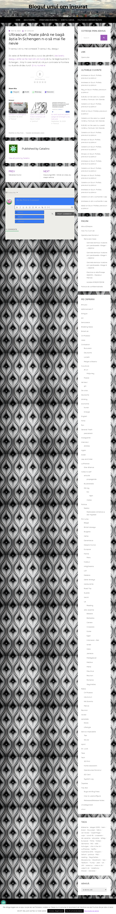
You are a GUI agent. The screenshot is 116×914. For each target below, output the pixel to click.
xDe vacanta (89, 610)
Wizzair (84, 871)
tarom (86, 597)
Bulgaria (87, 532)
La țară (86, 357)
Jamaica (90, 653)
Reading (90, 605)
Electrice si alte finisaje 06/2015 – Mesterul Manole (96, 275)
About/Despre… (30, 20)
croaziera (98, 835)
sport (83, 744)
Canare (89, 622)
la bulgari (85, 846)
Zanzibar (92, 871)
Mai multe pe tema (91, 911)
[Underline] (23, 207)
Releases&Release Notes (94, 800)
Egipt (89, 636)
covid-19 (90, 835)
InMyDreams (89, 566)
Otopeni (98, 852)
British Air (85, 331)
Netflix (93, 849)
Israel (83, 455)
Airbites (87, 446)
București (91, 830)
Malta (89, 667)
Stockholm (96, 860)
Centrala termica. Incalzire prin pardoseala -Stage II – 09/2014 (97, 255)
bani (103, 827)
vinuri (83, 809)
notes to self (86, 472)
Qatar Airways (89, 579)
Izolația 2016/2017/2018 (95, 282)
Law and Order (87, 459)
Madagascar (92, 658)
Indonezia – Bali (93, 640)
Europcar (87, 549)
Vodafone (95, 868)
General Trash (86, 429)
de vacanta (85, 838)
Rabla (83, 689)
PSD (97, 854)
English (84, 416)
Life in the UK (95, 846)
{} (45, 207)
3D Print (87, 761)
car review (85, 833)
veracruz (89, 865)
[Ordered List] (29, 207)
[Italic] (20, 207)
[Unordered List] (32, 207)
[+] (48, 207)
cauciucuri (88, 697)
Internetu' (85, 442)
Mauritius (90, 671)
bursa (86, 407)
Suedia (86, 593)
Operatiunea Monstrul (48, 20)
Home (18, 20)
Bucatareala (89, 484)
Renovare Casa (90, 239)
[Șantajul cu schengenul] (18, 107)
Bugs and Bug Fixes (91, 791)
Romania (90, 680)
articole (87, 475)
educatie (95, 838)
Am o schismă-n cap (99, 197)
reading (84, 857)
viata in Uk (98, 865)
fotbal (98, 841)
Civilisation (85, 344)
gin (85, 386)
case (83, 340)
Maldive (90, 662)
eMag (103, 838)
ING (92, 843)
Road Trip (87, 588)
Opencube (85, 57)
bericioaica (85, 322)
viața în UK (85, 868)
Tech (83, 757)
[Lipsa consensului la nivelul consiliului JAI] (39, 107)
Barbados (90, 618)
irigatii (83, 450)
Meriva (86, 706)
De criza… (85, 390)
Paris (89, 557)
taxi (104, 860)
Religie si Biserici (90, 361)
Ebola (86, 723)
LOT (85, 571)
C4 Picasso (85, 336)
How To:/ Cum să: (67, 20)
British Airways (90, 527)
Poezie (86, 378)
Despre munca (90, 545)
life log (86, 488)
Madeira (87, 575)
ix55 (96, 843)
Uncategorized (87, 805)
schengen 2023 (38, 133)
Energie (87, 412)
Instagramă (85, 438)
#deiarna (84, 827)
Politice (20, 133)
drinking (84, 399)
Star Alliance (89, 467)
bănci (99, 830)
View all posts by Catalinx (19, 158)
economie (85, 404)
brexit (83, 830)
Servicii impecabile (88, 732)
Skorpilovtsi (86, 860)
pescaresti (88, 433)
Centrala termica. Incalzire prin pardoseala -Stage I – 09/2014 (97, 245)
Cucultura (85, 366)
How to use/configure (92, 796)
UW (82, 865)
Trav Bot (84, 788)
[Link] (42, 207)
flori (82, 425)
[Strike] (26, 207)
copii (83, 835)
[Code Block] (39, 207)
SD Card (87, 774)
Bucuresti (88, 348)
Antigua (84, 313)
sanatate (85, 719)
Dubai (89, 631)
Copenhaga (95, 833)
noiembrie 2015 (87, 852)
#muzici (84, 305)
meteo (89, 500)
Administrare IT (87, 309)
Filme (83, 421)
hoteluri (87, 562)
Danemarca (88, 540)
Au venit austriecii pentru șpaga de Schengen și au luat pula (60, 116)
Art (82, 318)
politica (91, 854)
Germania (85, 843)
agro (91, 495)
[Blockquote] (36, 207)
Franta (86, 554)
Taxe (83, 753)
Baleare (90, 614)
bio (88, 492)
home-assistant (90, 766)
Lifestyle (87, 727)
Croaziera (90, 627)
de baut (84, 382)
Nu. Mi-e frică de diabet (74, 911)
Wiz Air (86, 740)
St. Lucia (84, 749)
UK (85, 602)
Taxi (85, 735)
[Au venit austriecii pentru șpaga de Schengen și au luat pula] (60, 107)
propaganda (91, 479)
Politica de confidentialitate (90, 20)
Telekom (84, 863)
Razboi (86, 508)
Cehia (86, 536)
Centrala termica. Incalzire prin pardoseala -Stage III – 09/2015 (97, 265)
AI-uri (86, 370)
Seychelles (91, 684)
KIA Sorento (88, 701)
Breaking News (87, 327)
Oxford (83, 854)
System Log (88, 779)
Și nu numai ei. (39, 65)
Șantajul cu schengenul (17, 114)
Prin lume (84, 519)
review (83, 715)
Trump (92, 863)
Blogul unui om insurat (58, 7)
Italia (89, 649)
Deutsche (88, 353)
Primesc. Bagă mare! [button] (56, 911)
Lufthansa (85, 463)
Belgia (86, 523)
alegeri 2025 (95, 827)
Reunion (90, 675)
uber (98, 863)
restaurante (88, 584)
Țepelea (84, 783)
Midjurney (90, 373)
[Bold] (17, 207)
